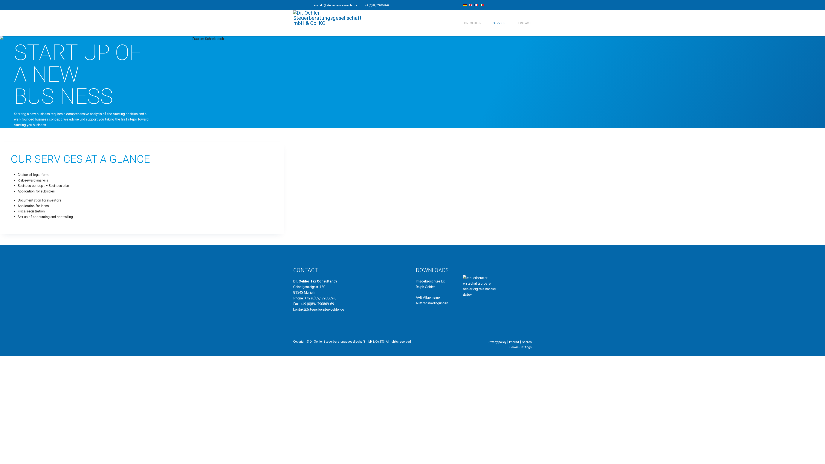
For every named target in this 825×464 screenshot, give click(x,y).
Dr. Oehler (472, 23)
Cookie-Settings (520, 347)
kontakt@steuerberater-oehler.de (335, 5)
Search (527, 342)
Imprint (514, 342)
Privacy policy (497, 342)
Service (499, 23)
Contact (524, 23)
